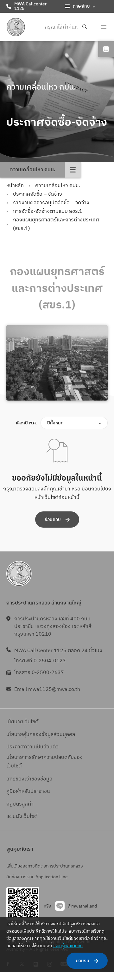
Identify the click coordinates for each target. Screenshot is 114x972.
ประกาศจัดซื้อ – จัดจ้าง (37, 194)
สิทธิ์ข (12, 779)
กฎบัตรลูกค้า (20, 804)
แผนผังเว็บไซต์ (21, 816)
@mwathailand (82, 906)
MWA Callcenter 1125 (30, 6)
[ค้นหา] (84, 27)
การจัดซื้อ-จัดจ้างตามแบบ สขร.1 (47, 211)
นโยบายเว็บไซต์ (22, 722)
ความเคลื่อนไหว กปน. (57, 185)
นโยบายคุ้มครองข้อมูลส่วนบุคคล (40, 734)
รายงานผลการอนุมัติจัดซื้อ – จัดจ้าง (51, 203)
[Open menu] (104, 27)
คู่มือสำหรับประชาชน (28, 791)
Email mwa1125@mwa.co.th (47, 689)
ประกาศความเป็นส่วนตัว (32, 747)
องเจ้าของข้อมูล (35, 779)
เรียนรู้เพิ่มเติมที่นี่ (68, 945)
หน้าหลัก (15, 185)
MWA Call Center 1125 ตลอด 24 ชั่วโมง (58, 650)
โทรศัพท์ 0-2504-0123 (40, 661)
